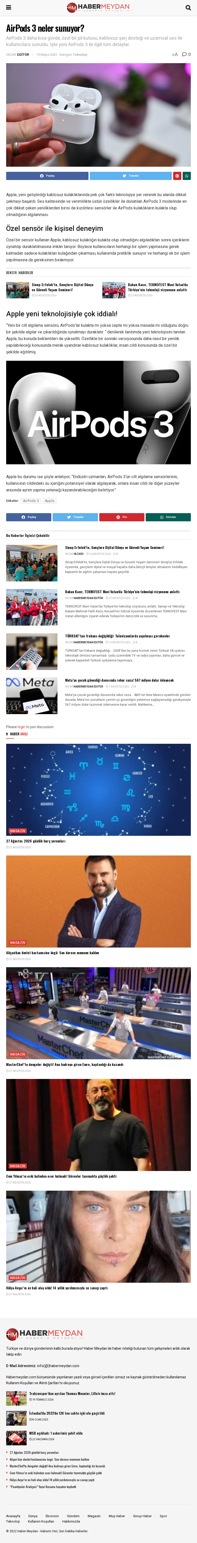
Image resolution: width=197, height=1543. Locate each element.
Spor (163, 1516)
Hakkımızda (71, 1521)
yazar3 (79, 554)
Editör (23, 54)
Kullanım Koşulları (41, 1521)
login (21, 727)
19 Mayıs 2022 (46, 54)
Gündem (73, 1516)
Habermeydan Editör (88, 598)
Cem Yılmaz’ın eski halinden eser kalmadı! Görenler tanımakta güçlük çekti (61, 1176)
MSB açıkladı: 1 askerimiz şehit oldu (56, 1433)
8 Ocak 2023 (40, 1420)
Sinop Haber (142, 1516)
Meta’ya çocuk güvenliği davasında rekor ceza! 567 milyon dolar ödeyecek (119, 680)
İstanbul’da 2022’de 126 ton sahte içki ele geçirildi (67, 1413)
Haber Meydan (27, 1531)
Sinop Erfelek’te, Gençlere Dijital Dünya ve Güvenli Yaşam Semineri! (62, 287)
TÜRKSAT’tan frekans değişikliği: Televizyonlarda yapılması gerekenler (117, 635)
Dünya (32, 1516)
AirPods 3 (31, 501)
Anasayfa (13, 1516)
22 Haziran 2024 (43, 1439)
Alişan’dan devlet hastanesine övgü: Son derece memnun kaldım (52, 952)
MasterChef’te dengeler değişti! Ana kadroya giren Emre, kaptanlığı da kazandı (64, 1064)
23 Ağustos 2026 (142, 295)
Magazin (17, 831)
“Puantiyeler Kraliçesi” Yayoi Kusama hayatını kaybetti (43, 1486)
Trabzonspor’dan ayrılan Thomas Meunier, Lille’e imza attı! (72, 1393)
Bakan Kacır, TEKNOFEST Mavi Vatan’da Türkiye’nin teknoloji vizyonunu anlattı (158, 287)
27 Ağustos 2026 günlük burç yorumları (35, 840)
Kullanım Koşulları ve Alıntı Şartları (32, 1383)
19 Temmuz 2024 (43, 1400)
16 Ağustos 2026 (119, 642)
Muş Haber (117, 1516)
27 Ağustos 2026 (20, 847)
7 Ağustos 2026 (118, 687)
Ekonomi (52, 1516)
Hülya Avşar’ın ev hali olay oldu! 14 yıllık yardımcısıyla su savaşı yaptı (57, 1287)
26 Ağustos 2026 (45, 295)
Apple (49, 501)
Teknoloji (80, 54)
